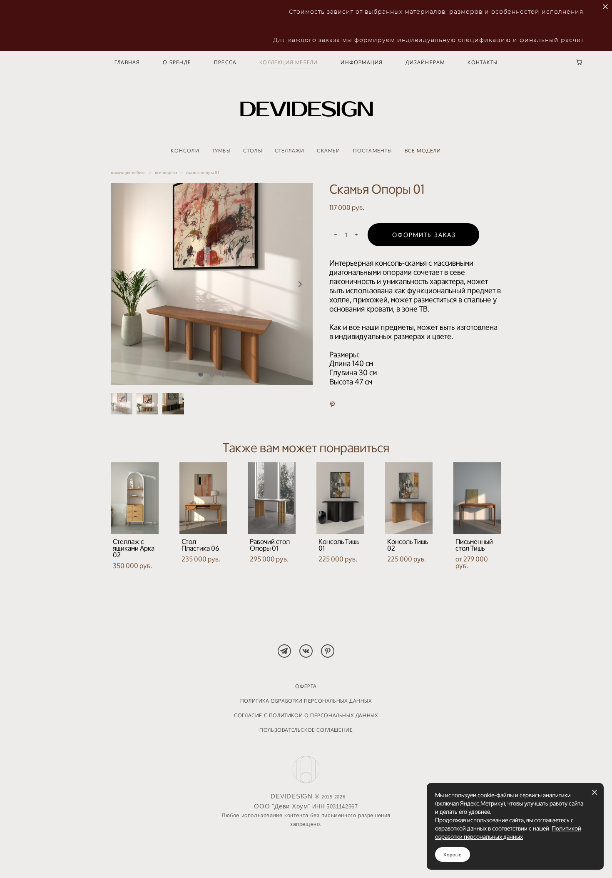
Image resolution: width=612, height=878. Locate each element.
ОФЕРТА (306, 686)
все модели (166, 172)
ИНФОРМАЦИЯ (362, 62)
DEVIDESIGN (306, 109)
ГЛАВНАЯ (127, 62)
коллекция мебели (128, 172)
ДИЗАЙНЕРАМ (425, 62)
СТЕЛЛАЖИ (290, 150)
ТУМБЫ (221, 150)
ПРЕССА (225, 62)
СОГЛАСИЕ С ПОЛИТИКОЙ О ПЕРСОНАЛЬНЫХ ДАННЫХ (306, 715)
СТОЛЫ (252, 150)
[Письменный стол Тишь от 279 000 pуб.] (477, 498)
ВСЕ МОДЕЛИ (423, 150)
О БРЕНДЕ (177, 62)
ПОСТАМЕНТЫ (372, 150)
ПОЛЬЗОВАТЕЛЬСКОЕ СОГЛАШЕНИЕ (306, 730)
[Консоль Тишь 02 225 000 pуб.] (409, 498)
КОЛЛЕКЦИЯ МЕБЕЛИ (288, 62)
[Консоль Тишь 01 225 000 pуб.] (340, 498)
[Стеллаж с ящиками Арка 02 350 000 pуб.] (135, 498)
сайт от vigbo (306, 855)
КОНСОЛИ (185, 150)
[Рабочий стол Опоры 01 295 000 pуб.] (272, 498)
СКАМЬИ (328, 150)
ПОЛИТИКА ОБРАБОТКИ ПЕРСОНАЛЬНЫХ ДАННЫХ (306, 701)
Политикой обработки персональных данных (508, 832)
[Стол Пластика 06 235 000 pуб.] (203, 498)
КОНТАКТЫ (483, 62)
